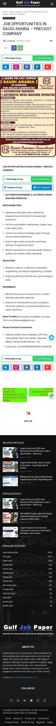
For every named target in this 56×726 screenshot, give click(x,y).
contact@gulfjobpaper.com (25, 677)
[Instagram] (18, 700)
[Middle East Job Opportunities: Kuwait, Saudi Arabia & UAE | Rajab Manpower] (10, 481)
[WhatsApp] (20, 48)
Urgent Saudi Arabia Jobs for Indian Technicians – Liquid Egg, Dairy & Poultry (35, 465)
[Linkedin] (24, 700)
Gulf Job (11, 41)
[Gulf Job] (4, 41)
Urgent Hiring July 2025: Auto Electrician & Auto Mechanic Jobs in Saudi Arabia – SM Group (35, 451)
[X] (38, 700)
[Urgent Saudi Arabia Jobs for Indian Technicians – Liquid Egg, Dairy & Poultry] (10, 466)
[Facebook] (14, 48)
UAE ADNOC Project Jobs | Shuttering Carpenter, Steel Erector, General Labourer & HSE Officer (36, 516)
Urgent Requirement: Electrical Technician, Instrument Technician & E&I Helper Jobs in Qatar (35, 530)
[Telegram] (31, 700)
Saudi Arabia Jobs (16, 12)
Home (5, 12)
